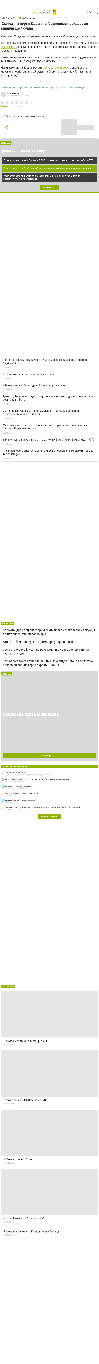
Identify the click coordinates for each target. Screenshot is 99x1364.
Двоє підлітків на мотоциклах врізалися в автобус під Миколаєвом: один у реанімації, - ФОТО (49, 398)
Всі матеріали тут (49, 187)
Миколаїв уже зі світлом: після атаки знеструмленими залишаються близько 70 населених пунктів (45, 427)
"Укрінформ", (9, 47)
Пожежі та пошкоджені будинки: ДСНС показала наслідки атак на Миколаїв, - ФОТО (48, 160)
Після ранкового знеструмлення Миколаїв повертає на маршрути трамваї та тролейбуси (48, 452)
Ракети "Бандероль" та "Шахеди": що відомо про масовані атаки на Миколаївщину (47, 168)
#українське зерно (25, 88)
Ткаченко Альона (13, 94)
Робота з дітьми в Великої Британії (25, 1041)
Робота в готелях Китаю (18, 1159)
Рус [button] (90, 12)
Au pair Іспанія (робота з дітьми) (24, 1218)
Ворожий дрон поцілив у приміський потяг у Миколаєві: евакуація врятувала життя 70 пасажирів (49, 632)
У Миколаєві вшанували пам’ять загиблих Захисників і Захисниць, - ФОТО (49, 439)
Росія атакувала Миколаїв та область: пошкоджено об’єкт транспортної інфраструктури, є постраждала (42, 177)
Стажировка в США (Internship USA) (25, 1100)
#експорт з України (8, 88)
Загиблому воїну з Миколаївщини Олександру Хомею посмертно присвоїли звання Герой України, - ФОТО (48, 663)
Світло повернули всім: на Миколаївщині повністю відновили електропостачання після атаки (41, 412)
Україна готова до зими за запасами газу (28, 374)
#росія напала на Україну (43, 88)
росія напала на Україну (23, 150)
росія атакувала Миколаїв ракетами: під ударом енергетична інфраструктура (46, 651)
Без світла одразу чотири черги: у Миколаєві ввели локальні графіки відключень (45, 361)
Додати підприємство (49, 816)
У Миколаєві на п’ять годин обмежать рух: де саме (34, 385)
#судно (57, 88)
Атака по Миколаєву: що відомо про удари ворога (38, 642)
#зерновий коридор (77, 88)
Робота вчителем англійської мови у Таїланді (32, 1231)
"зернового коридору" (55, 67)
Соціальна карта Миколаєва (31, 714)
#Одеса (65, 88)
